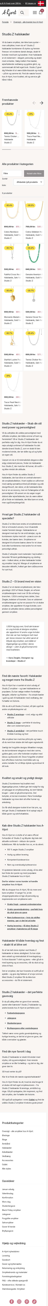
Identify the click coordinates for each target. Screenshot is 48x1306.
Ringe (4, 1139)
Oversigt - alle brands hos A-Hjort (28, 22)
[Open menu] (35, 13)
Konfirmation (7, 1197)
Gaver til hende (8, 1226)
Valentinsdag (7, 1193)
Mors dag (6, 1202)
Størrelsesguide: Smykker (13, 1289)
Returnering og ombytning (13, 1268)
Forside (5, 22)
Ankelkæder (7, 1152)
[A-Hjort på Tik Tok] (34, 1302)
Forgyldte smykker (10, 1218)
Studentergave (8, 1206)
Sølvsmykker (7, 1222)
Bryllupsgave (7, 1231)
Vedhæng (6, 1156)
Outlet (4, 1164)
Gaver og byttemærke (12, 1264)
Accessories (7, 1160)
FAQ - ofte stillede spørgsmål (15, 1280)
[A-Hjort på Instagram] (19, 1302)
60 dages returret (32, 3)
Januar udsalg (8, 1189)
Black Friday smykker (11, 1210)
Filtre (5, 173)
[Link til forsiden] (9, 12)
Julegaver (6, 1214)
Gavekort (6, 1260)
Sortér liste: (5, 181)
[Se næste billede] (41, 102)
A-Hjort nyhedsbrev (10, 1251)
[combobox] (26, 12)
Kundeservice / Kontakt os (13, 1285)
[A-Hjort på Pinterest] (27, 1302)
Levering (6, 1255)
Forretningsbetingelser (12, 1276)
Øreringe (6, 1135)
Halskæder (7, 1148)
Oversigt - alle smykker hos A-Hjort (17, 1131)
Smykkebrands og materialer (14, 1272)
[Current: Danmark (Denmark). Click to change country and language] (41, 3)
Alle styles (6, 1168)
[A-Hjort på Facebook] (11, 1302)
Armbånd (6, 1143)
